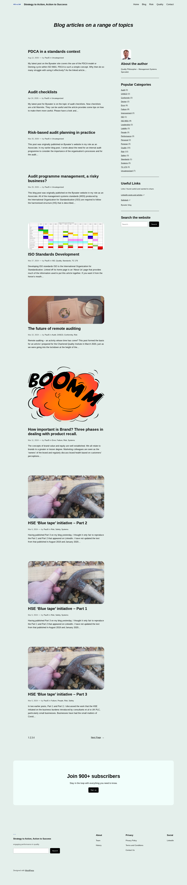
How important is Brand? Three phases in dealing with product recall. (65, 431)
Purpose (124, 144)
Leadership (125, 125)
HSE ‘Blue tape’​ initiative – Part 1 (57, 608)
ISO (53, 261)
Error (54, 440)
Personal (124, 140)
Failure (59, 440)
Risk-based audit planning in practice (61, 132)
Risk (75, 335)
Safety (57, 529)
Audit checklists (42, 92)
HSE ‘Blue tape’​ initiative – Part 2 (57, 523)
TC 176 (75, 261)
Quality (59, 261)
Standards (67, 261)
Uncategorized (58, 58)
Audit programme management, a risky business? (63, 178)
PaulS (47, 58)
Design (124, 102)
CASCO (60, 335)
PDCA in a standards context (54, 51)
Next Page (97, 737)
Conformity (68, 335)
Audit (54, 335)
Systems (71, 440)
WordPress (29, 870)
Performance (126, 136)
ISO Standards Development (53, 254)
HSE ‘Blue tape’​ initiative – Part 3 (57, 694)
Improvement (126, 113)
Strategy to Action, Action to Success (45, 4)
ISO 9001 (125, 121)
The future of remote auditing (54, 328)
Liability (124, 128)
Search (154, 224)
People (60, 701)
